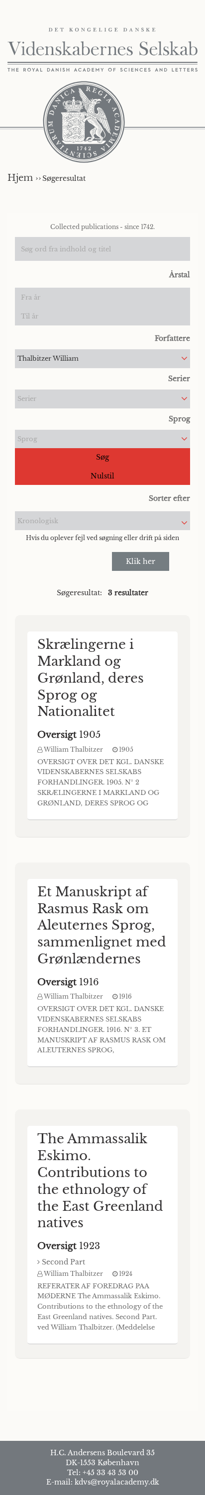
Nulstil (102, 476)
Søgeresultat (64, 178)
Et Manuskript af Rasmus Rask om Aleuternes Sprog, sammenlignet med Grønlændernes (101, 925)
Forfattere (172, 338)
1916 (68, 982)
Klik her (140, 561)
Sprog (179, 418)
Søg (102, 457)
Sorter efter (169, 498)
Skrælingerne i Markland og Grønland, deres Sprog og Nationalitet (90, 677)
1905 (69, 734)
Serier (179, 378)
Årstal (179, 274)
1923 (68, 1246)
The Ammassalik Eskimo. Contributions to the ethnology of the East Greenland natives (100, 1181)
